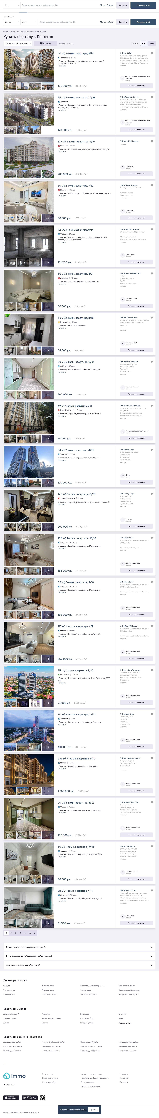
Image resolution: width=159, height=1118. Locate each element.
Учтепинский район (50, 1051)
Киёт (121, 1018)
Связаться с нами (50, 1078)
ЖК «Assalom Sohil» (129, 97)
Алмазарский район (12, 1042)
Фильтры (123, 22)
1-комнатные (9, 990)
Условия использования (91, 1074)
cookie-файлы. (80, 1109)
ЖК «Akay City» (127, 493)
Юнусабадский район (90, 1051)
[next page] (34, 933)
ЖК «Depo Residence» (130, 273)
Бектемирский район (12, 1046)
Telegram (124, 1074)
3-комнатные (48, 986)
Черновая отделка (88, 994)
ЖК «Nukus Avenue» (129, 361)
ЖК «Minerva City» (128, 317)
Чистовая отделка (127, 986)
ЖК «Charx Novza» (128, 185)
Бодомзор (84, 1014)
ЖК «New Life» (127, 538)
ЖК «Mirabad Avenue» (130, 758)
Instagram (124, 1078)
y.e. (143, 43)
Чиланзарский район (89, 1042)
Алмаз (6, 1023)
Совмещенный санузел (129, 990)
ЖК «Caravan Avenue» (130, 405)
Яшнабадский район (128, 1051)
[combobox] (69, 22)
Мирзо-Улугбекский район (53, 1042)
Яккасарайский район (128, 1042)
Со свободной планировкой (92, 986)
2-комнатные (9, 994)
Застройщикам (87, 1082)
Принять (93, 1109)
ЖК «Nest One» (127, 449)
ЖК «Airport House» (129, 626)
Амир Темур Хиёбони (51, 1018)
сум (152, 43)
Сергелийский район (51, 1046)
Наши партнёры (49, 1082)
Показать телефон (136, 85)
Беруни (45, 1023)
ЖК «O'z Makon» (127, 846)
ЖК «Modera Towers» (130, 670)
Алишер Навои (9, 1018)
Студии (6, 986)
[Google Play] (30, 1097)
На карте (47, 43)
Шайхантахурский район (91, 1046)
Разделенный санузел (128, 994)
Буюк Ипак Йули (87, 1018)
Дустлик (122, 1014)
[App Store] (11, 1097)
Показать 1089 (143, 22)
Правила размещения (90, 1086)
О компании (47, 1074)
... (25, 933)
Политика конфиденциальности (95, 1078)
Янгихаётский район (128, 1046)
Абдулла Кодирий (11, 1014)
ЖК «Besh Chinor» (128, 890)
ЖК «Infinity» (126, 53)
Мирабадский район (12, 1051)
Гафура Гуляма (86, 1023)
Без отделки (85, 990)
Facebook (124, 1082)
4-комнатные (48, 990)
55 (30, 933)
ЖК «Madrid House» (129, 141)
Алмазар (46, 1014)
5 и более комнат (49, 994)
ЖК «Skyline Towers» (129, 229)
